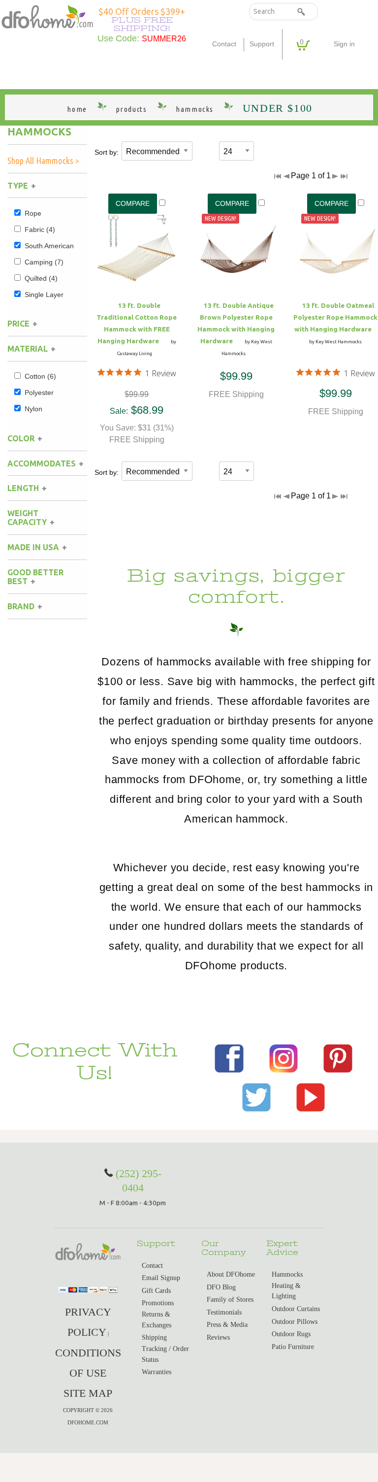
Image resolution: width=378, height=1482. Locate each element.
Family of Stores (230, 1299)
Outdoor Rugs (291, 1334)
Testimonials (224, 1312)
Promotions (158, 1303)
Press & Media (227, 1324)
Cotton (40, 376)
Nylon (33, 409)
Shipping (154, 1337)
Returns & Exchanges (156, 1320)
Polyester (39, 392)
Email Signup (161, 1278)
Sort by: (106, 152)
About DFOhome (231, 1274)
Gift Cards (156, 1290)
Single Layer (44, 294)
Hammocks (39, 131)
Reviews (218, 1337)
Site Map (87, 1393)
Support (262, 44)
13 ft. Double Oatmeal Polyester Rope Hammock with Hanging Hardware (335, 317)
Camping (44, 262)
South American (49, 246)
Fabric (40, 229)
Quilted (41, 278)
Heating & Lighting (286, 1291)
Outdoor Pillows (294, 1321)
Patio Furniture (293, 1346)
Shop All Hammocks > (43, 160)
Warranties (156, 1372)
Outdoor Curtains (296, 1309)
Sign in (344, 44)
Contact (224, 44)
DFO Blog (221, 1287)
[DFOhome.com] (47, 16)
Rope (33, 213)
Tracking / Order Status (165, 1354)
